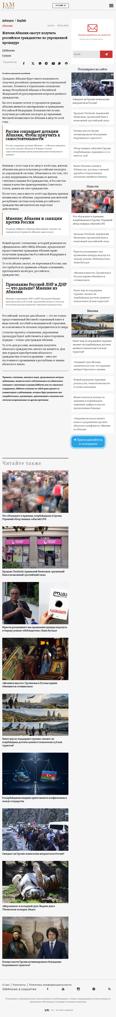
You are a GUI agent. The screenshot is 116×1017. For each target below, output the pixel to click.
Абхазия (7, 26)
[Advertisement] (35, 429)
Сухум (6, 55)
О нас (6, 984)
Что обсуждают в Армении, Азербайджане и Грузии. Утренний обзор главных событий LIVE (32, 517)
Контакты (19, 984)
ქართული (8, 20)
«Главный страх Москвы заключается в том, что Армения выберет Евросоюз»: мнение (92, 366)
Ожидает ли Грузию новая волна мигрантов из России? (33, 853)
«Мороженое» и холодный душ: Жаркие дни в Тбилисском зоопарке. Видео (28, 908)
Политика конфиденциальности (50, 984)
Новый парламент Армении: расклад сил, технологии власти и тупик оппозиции (92, 383)
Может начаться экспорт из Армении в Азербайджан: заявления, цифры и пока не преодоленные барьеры (89, 403)
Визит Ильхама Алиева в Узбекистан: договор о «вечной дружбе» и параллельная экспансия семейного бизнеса (91, 172)
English (21, 20)
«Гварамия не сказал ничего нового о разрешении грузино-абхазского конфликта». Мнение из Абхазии (92, 424)
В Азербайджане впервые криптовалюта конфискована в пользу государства (34, 800)
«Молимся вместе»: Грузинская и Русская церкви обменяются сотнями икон (29, 685)
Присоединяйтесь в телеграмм (89, 442)
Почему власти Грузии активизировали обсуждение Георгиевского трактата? (31, 964)
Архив (51, 25)
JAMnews (8, 50)
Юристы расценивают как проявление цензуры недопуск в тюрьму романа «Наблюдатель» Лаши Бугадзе (34, 629)
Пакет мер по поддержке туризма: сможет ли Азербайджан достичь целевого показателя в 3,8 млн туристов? (32, 742)
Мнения (92, 311)
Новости (92, 187)
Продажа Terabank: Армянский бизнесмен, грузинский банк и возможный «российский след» (33, 573)
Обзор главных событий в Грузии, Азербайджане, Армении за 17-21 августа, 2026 (92, 152)
